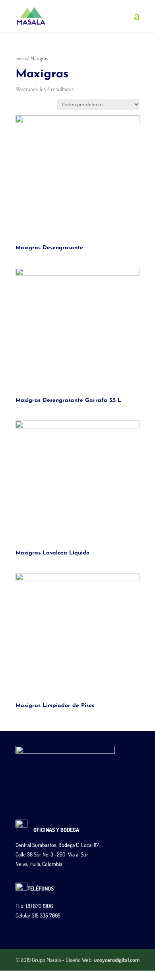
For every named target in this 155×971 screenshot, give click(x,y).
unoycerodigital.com (117, 959)
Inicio (20, 58)
